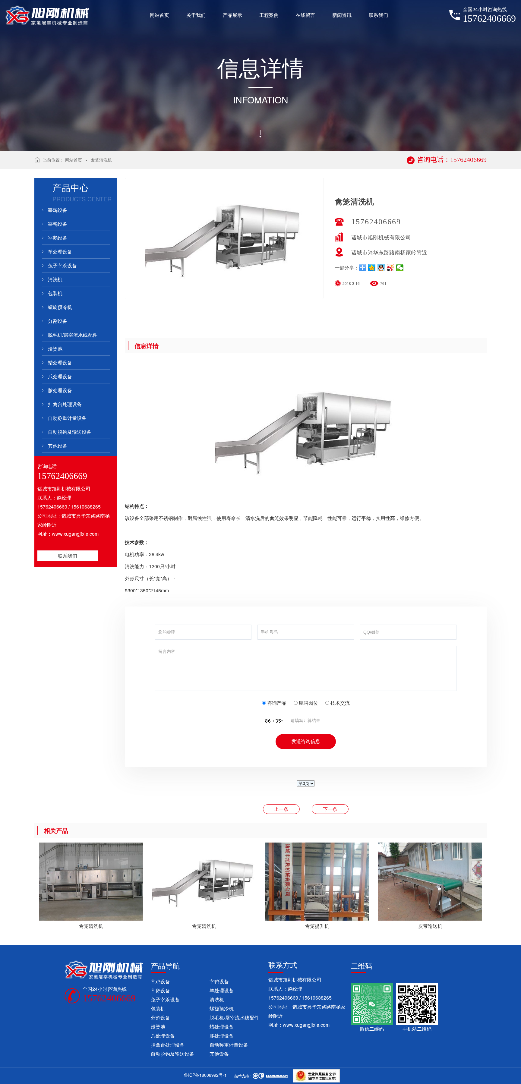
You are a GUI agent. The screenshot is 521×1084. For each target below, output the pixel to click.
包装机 (55, 293)
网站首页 (73, 160)
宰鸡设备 (57, 209)
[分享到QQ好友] (381, 267)
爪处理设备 (60, 376)
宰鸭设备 (57, 223)
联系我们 (67, 555)
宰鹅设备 (57, 237)
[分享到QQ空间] (372, 267)
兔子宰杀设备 (62, 265)
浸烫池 (55, 348)
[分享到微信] (400, 267)
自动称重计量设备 (67, 417)
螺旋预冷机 (60, 307)
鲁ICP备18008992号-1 (205, 1075)
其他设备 (57, 445)
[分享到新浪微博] (390, 267)
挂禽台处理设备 (65, 404)
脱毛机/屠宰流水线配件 (72, 334)
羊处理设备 (60, 251)
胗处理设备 (60, 390)
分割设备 (57, 320)
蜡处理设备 (60, 362)
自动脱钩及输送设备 (69, 431)
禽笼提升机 (281, 808)
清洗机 (55, 279)
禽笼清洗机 (101, 160)
